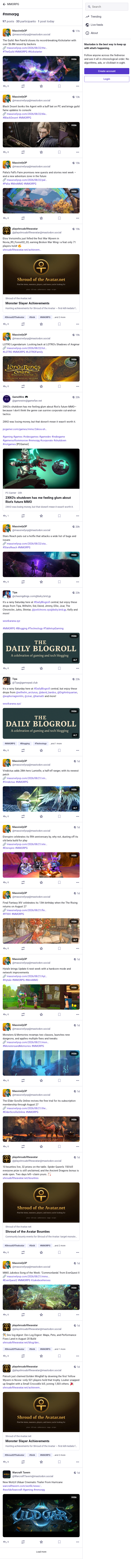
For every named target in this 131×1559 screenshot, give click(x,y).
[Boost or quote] (23, 86)
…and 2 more (59, 317)
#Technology (35, 628)
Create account (106, 71)
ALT (75, 660)
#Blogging (21, 628)
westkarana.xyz (11, 620)
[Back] (3, 4)
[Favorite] (41, 86)
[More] (78, 86)
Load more (41, 1551)
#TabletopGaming (53, 628)
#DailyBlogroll (42, 602)
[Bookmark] (59, 86)
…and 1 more (56, 743)
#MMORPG (9, 628)
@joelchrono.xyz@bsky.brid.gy (49, 609)
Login (107, 79)
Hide (74, 59)
